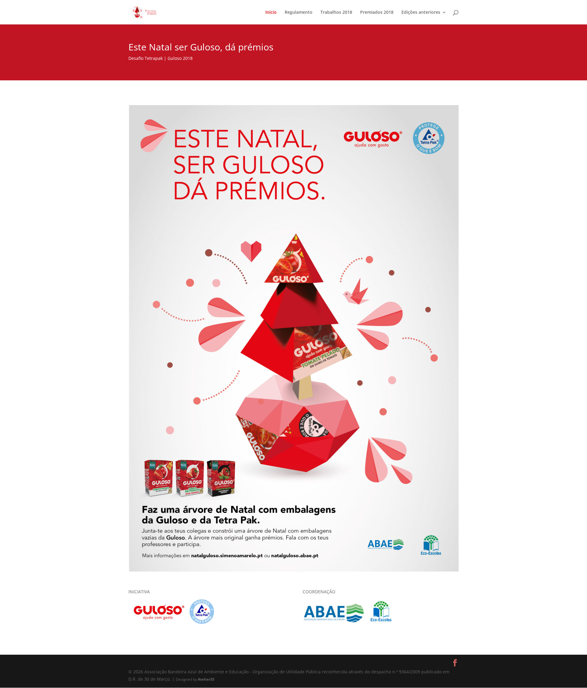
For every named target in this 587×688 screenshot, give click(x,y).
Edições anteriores (420, 12)
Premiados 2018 (376, 12)
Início (271, 12)
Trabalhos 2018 (336, 12)
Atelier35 (206, 679)
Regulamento (298, 12)
